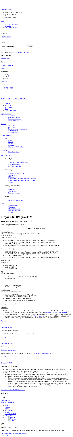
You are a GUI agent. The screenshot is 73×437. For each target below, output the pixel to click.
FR (12, 99)
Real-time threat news (14, 210)
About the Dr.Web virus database (18, 162)
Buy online (8, 26)
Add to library (6, 37)
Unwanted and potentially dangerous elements (22, 180)
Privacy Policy (5, 435)
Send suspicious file (14, 117)
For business (8, 105)
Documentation (9, 16)
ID (24, 99)
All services (11, 115)
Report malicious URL (15, 120)
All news (11, 212)
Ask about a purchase (11, 27)
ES (9, 99)
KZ (17, 99)
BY (22, 99)
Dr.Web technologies (14, 166)
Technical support (10, 14)
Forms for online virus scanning (17, 129)
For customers (9, 410)
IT (14, 99)
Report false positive (14, 119)
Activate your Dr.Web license (14, 12)
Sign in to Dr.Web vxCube (16, 147)
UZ (20, 99)
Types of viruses (13, 175)
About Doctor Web (10, 110)
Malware (11, 177)
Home (6, 405)
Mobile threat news (14, 209)
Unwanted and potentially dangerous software (22, 178)
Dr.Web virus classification (16, 173)
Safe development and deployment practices (14, 433)
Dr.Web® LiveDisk (38, 316)
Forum (3, 68)
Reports (10, 143)
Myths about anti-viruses (15, 200)
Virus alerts (11, 207)
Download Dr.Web (11, 17)
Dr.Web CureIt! (13, 130)
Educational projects (14, 193)
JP (15, 99)
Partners (7, 412)
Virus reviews (12, 205)
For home (7, 103)
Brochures (11, 189)
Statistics (11, 145)
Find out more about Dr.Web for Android (13, 390)
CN (4, 99)
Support (7, 409)
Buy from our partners (11, 24)
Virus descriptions (13, 152)
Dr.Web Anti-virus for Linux (44, 353)
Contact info (8, 415)
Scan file (11, 125)
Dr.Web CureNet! (13, 132)
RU (2, 99)
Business (7, 407)
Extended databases (14, 164)
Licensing (11, 142)
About (10, 140)
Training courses (13, 191)
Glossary (11, 182)
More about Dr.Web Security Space (56, 312)
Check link (11, 127)
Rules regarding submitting (21, 52)
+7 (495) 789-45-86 (7, 65)
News (6, 109)
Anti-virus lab (9, 107)
